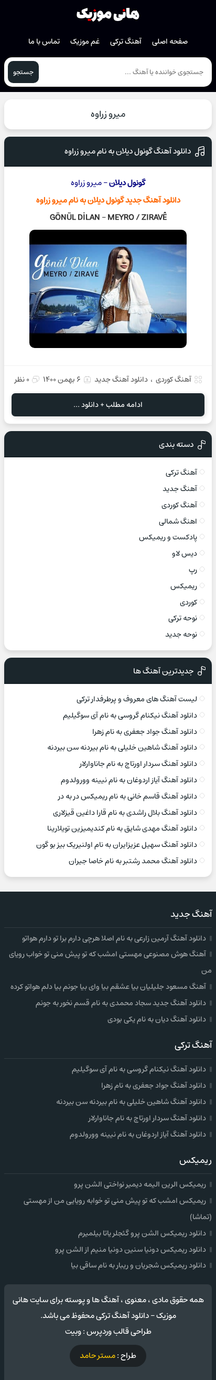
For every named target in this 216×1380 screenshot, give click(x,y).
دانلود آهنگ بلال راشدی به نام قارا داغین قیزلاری (125, 812)
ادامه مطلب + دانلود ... (108, 404)
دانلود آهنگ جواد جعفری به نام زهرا (144, 731)
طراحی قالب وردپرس (119, 1331)
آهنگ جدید (180, 489)
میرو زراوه (108, 114)
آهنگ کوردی (173, 379)
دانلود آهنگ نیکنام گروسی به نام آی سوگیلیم (130, 715)
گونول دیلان (106, 200)
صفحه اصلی (170, 41)
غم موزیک (85, 41)
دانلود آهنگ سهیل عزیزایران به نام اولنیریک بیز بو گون (116, 845)
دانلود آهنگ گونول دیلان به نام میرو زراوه (127, 151)
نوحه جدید (181, 634)
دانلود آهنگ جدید (121, 379)
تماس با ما (44, 41)
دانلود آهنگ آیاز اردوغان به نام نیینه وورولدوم (129, 780)
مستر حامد (97, 1355)
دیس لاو (184, 553)
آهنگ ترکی (126, 41)
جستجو (23, 72)
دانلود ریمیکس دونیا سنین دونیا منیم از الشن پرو (130, 1249)
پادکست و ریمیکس (168, 537)
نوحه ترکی (182, 618)
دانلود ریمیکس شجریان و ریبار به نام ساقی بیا (138, 1265)
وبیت (73, 1331)
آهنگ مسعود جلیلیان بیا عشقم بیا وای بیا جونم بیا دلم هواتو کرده (108, 986)
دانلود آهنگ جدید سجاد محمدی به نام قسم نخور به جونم (121, 1003)
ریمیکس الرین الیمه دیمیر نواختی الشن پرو (140, 1184)
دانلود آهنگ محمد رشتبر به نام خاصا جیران (133, 861)
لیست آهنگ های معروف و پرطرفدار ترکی (137, 699)
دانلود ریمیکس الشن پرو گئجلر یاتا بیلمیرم (142, 1233)
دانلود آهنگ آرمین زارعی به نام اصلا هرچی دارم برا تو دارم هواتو (114, 938)
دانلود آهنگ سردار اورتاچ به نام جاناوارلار (138, 764)
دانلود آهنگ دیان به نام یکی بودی (156, 1019)
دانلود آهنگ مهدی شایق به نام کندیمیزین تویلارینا (122, 828)
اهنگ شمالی (178, 521)
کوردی (188, 602)
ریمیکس (183, 586)
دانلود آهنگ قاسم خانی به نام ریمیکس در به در (127, 796)
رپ (193, 570)
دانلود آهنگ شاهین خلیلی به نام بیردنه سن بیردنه (122, 747)
